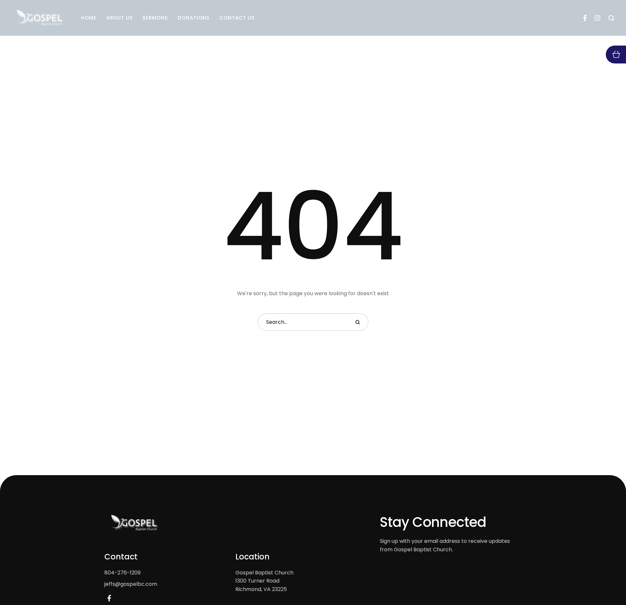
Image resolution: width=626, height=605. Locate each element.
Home (89, 17)
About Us (119, 17)
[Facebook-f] (584, 17)
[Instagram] (597, 17)
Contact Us (237, 17)
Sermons (155, 17)
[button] (608, 577)
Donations (194, 17)
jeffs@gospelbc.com (130, 584)
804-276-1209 (122, 572)
